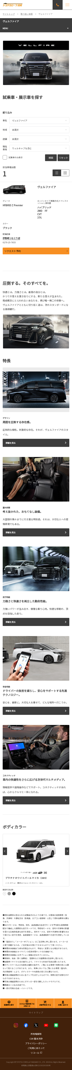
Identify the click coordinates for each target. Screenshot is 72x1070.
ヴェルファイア (11, 21)
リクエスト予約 (12, 251)
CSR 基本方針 (36, 1039)
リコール (35, 1053)
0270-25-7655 (9, 242)
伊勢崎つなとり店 (11, 238)
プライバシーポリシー (36, 1043)
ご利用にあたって (36, 1048)
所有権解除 (36, 1034)
